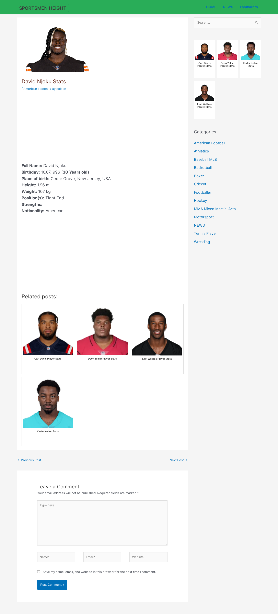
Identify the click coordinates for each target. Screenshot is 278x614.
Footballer (202, 192)
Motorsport (204, 217)
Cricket (200, 184)
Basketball (203, 167)
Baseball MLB (205, 159)
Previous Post (29, 460)
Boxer (199, 176)
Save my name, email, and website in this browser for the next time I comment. (99, 572)
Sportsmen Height (42, 8)
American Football (36, 89)
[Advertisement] (56, 125)
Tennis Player (205, 233)
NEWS (228, 7)
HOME (211, 7)
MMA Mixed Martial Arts (215, 209)
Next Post (178, 460)
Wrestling (202, 242)
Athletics (201, 151)
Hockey (200, 200)
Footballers (249, 7)
